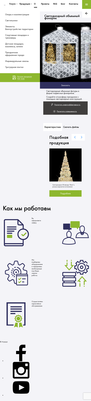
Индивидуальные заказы (17, 61)
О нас (35, 5)
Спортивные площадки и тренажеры (17, 36)
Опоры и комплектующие (17, 14)
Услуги (12, 3)
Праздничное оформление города (14, 54)
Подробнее (65, 193)
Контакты (73, 3)
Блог (63, 3)
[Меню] (86, 4)
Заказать (65, 85)
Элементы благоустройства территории (19, 28)
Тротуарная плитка (14, 67)
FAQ (55, 3)
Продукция (24, 3)
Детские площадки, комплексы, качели (14, 45)
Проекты (45, 3)
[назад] (86, 13)
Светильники (11, 20)
